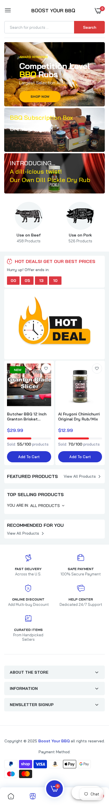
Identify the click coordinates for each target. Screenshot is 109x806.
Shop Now (39, 96)
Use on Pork (80, 238)
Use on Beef (28, 238)
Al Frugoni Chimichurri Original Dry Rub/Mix (79, 417)
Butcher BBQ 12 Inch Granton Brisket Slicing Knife (26, 417)
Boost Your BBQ (54, 740)
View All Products (80, 476)
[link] (54, 130)
